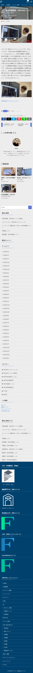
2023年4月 (6, 333)
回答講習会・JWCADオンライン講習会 (12, 449)
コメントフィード (6, 409)
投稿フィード (4, 407)
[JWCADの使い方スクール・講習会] (1, 1)
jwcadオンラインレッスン (17, 111)
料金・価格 (6, 654)
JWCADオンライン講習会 (10, 373)
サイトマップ (6, 661)
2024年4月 (6, 290)
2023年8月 (6, 319)
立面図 (5, 641)
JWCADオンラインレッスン (9, 101)
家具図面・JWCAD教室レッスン (10, 234)
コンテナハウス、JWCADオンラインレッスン (14, 222)
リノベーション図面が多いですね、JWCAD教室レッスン (16, 226)
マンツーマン (6, 594)
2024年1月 (6, 301)
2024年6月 (6, 283)
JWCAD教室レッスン (9, 384)
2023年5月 (6, 330)
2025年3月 (6, 251)
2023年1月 (6, 344)
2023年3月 (6, 337)
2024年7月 (6, 280)
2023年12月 (6, 305)
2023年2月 (6, 340)
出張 (4, 601)
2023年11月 (6, 308)
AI (3, 604)
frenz (16, 148)
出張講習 (5, 586)
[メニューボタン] (31, 1)
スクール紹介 (6, 621)
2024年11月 (6, 266)
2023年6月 (6, 326)
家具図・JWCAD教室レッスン (10, 452)
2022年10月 (6, 354)
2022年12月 (6, 347)
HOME (5, 583)
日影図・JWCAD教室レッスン (10, 456)
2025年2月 (6, 255)
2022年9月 (6, 358)
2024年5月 (6, 287)
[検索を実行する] (30, 207)
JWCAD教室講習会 (8, 387)
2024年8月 (6, 276)
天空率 (5, 647)
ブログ (5, 664)
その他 (5, 391)
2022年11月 (6, 351)
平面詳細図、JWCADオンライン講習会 (12, 218)
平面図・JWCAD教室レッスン (10, 445)
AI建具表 (6, 614)
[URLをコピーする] (29, 119)
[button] (3, 119)
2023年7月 (6, 322)
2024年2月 (6, 297)
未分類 (5, 15)
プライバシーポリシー (9, 657)
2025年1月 (6, 258)
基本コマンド (7, 631)
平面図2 (6, 637)
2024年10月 (6, 269)
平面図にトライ (6, 231)
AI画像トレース (8, 611)
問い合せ (5, 617)
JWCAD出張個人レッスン (10, 376)
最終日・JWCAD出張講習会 (9, 459)
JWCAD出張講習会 (8, 380)
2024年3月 (6, 294)
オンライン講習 (7, 590)
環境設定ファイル (8, 650)
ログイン (3, 405)
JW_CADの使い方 (8, 625)
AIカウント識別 (8, 607)
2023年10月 (6, 312)
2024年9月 (6, 273)
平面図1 (6, 634)
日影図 (5, 644)
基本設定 (6, 628)
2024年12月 (6, 262)
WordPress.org (5, 411)
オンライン (6, 597)
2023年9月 (6, 315)
